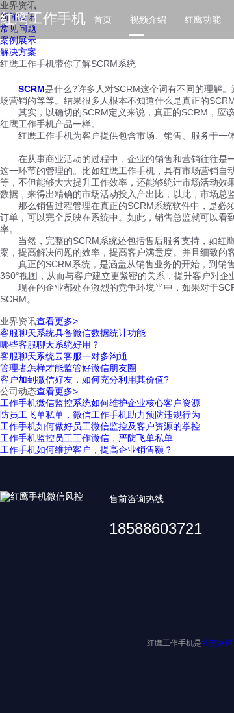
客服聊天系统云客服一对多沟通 (63, 356)
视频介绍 (148, 19)
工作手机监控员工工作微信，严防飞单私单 (86, 438)
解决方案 (18, 52)
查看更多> (57, 321)
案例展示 (18, 40)
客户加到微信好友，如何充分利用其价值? (84, 379)
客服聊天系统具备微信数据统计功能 (73, 333)
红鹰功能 (203, 19)
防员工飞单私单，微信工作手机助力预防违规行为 (100, 414)
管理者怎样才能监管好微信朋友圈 (68, 368)
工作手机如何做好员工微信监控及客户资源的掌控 (100, 426)
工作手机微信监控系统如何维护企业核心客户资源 (100, 403)
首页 (103, 19)
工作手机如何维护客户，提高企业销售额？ (86, 449)
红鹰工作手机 (43, 18)
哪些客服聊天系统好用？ (50, 344)
